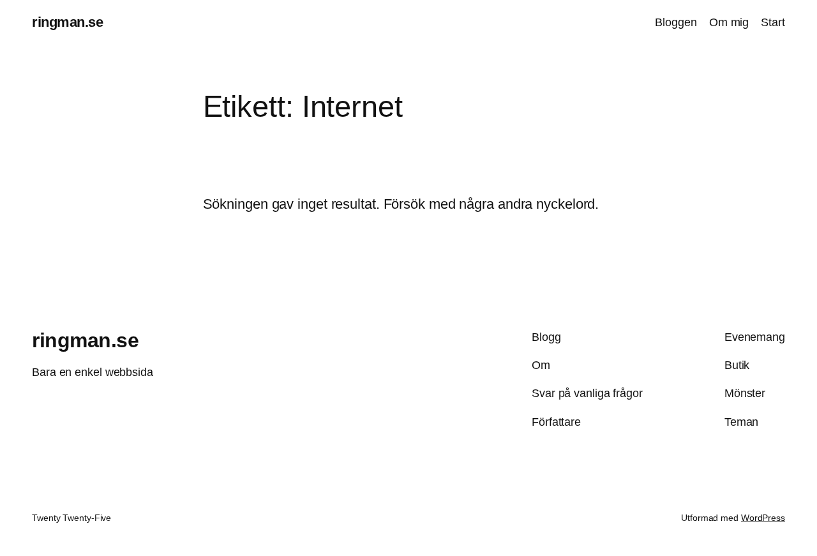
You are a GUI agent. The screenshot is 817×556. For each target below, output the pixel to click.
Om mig (729, 22)
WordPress (763, 518)
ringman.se (67, 22)
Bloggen (675, 22)
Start (773, 22)
